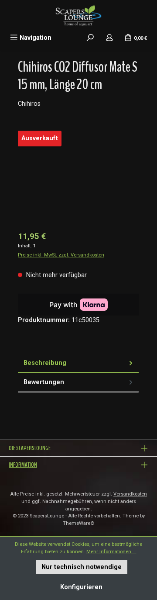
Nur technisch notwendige (81, 567)
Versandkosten (130, 494)
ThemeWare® (78, 523)
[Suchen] (90, 38)
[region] (78, 175)
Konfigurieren (81, 587)
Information (23, 465)
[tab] (78, 363)
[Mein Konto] (109, 38)
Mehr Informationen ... (111, 552)
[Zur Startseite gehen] (78, 15)
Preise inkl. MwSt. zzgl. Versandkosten (61, 255)
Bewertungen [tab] (44, 382)
